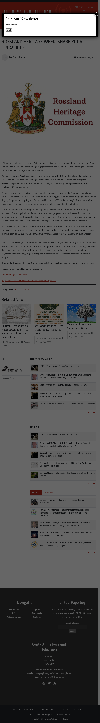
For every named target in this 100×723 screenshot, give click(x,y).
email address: (11, 25)
